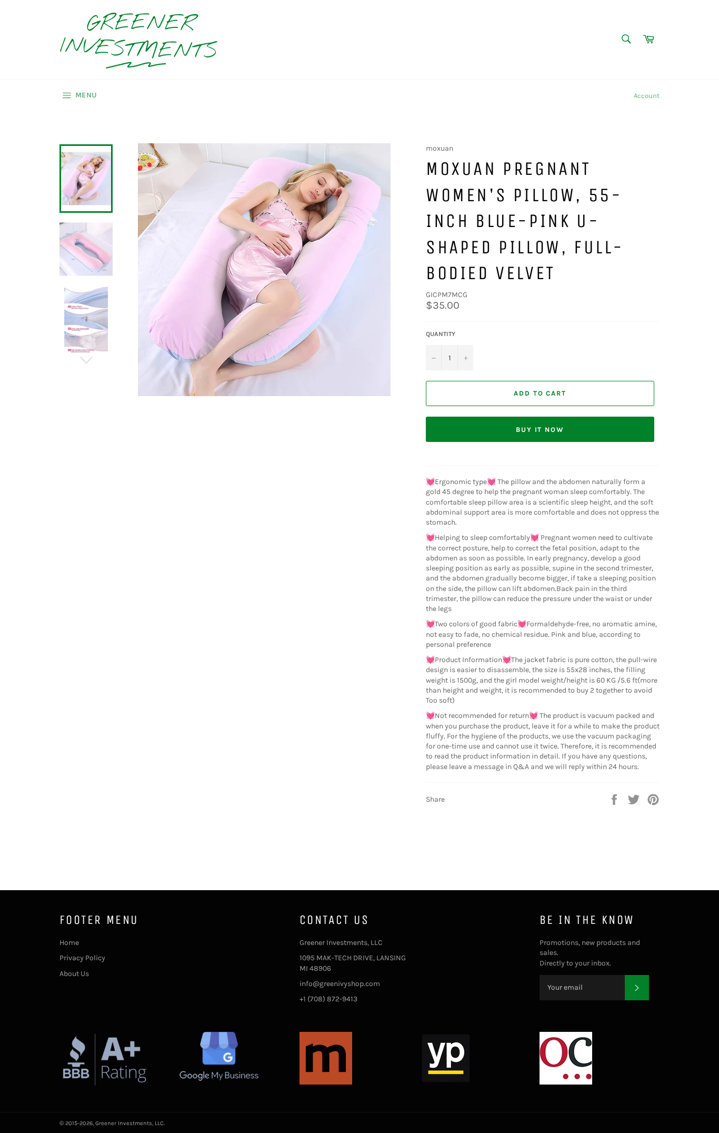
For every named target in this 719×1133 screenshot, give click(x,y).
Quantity (440, 334)
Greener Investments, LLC (129, 1123)
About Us (74, 973)
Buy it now (540, 430)
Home (69, 942)
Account (647, 96)
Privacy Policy (82, 957)
